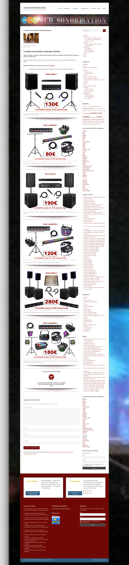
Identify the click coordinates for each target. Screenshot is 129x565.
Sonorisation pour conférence (93, 121)
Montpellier (85, 158)
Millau (84, 185)
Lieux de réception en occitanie (90, 284)
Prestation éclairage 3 (88, 263)
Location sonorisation (89, 88)
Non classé (86, 82)
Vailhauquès (85, 175)
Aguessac (84, 181)
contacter (63, 382)
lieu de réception (94, 110)
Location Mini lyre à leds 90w (89, 201)
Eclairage (75, 8)
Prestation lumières (87, 119)
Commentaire (28, 407)
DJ (84, 69)
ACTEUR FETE (55, 515)
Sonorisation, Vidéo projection (89, 275)
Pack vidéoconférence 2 (88, 221)
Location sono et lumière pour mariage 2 (40, 508)
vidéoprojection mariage (92, 122)
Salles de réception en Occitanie (90, 85)
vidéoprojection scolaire (99, 122)
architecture (89, 106)
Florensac (84, 143)
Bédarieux (84, 135)
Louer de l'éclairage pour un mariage (91, 78)
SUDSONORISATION (35, 7)
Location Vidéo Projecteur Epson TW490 (91, 206)
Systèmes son (86, 217)
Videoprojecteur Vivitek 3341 (89, 236)
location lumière (99, 110)
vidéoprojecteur (85, 122)
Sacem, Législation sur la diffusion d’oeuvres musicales (94, 235)
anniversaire (85, 106)
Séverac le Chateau (86, 190)
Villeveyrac (85, 176)
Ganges (84, 144)
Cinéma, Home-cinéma (89, 50)
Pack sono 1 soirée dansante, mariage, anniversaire (94, 243)
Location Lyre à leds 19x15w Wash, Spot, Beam (93, 204)
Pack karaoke (86, 229)
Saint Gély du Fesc (86, 167)
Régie (85, 84)
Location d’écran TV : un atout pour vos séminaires (94, 207)
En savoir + (87, 491)
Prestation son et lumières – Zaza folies (91, 278)
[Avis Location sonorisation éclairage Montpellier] (33, 485)
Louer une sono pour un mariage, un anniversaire (93, 212)
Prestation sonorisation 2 (88, 266)
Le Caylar (84, 150)
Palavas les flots (86, 161)
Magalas (84, 155)
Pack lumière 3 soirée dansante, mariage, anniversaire (94, 241)
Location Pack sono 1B (88, 200)
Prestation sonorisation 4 (88, 269)
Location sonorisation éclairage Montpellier (92, 209)
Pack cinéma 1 (86, 256)
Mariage (99, 117)
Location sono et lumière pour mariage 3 (37, 525)
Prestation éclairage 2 (88, 261)
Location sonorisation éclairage (90, 270)
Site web (26, 440)
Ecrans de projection (97, 108)
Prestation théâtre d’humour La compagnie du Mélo (93, 276)
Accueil (60, 8)
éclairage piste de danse (92, 124)
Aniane (84, 133)
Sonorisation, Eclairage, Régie (89, 272)
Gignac (84, 146)
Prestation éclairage (88, 45)
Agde (84, 132)
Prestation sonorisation (89, 41)
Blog (99, 8)
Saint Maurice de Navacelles (88, 170)
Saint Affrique (85, 189)
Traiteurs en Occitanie (88, 285)
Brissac (84, 138)
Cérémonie (86, 108)
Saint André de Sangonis (87, 166)
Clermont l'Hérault (86, 141)
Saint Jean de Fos (86, 169)
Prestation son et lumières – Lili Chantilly (92, 279)
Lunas (84, 153)
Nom (25, 427)
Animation (86, 64)
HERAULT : (85, 130)
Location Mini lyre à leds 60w (89, 203)
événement (98, 124)
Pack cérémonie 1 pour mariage (90, 252)
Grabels (84, 147)
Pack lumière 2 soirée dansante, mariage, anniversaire (94, 240)
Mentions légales (50, 559)
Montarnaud (85, 156)
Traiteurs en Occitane (88, 92)
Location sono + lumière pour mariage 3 (91, 250)
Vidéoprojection (84, 8)
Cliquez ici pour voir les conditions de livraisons (61, 508)
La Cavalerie (85, 182)
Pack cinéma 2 (86, 258)
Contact (103, 8)
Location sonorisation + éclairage (90, 76)
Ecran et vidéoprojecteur (89, 51)
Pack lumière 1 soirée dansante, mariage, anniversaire (94, 238)
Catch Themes (103, 559)
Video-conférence (88, 48)
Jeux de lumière (88, 110)
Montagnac (85, 159)
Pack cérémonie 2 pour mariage (90, 253)
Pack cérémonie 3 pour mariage (90, 255)
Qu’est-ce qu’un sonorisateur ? (90, 218)
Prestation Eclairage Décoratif (89, 210)
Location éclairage (88, 72)
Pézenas (52, 65)
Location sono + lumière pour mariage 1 (91, 247)
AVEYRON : (85, 179)
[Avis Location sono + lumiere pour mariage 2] (75, 485)
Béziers (84, 136)
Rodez (84, 187)
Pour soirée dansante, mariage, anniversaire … (94, 37)
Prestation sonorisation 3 (88, 267)
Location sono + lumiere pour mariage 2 (91, 249)
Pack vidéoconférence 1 (88, 220)
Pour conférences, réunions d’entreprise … (93, 39)
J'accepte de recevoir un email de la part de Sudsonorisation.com (93, 465)
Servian (84, 173)
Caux (84, 140)
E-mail (26, 434)
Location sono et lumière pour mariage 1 (37, 513)
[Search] (104, 30)
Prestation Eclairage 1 (88, 259)
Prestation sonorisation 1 (88, 264)
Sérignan (84, 172)
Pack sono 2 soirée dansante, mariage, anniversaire (94, 244)
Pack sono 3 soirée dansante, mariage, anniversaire (94, 246)
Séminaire (102, 121)
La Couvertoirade (86, 184)
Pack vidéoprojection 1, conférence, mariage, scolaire (94, 230)
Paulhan (84, 162)
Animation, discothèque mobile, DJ (90, 273)
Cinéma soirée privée (95, 106)
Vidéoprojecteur (87, 93)
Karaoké (94, 8)
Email (84, 460)
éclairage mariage (85, 124)
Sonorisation (67, 8)
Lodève (84, 152)
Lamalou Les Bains (86, 149)
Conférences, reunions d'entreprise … (91, 67)
